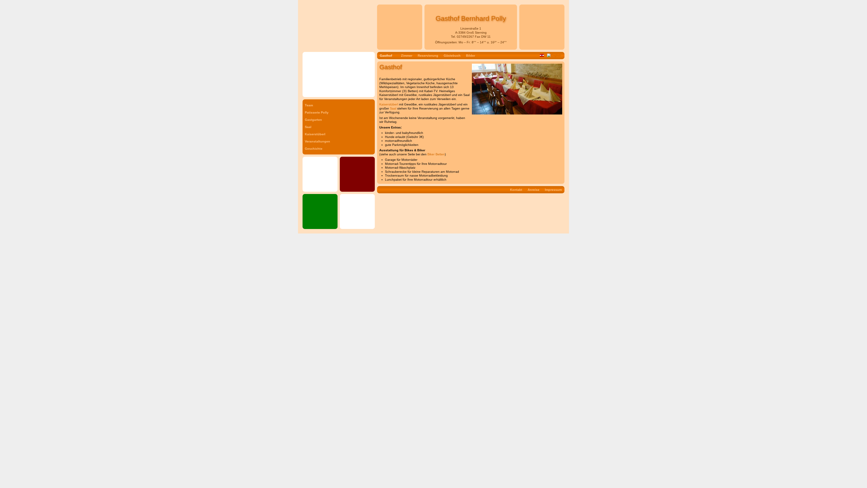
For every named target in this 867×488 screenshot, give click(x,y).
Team (309, 105)
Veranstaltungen (317, 141)
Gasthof (386, 55)
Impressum (553, 189)
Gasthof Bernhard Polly (319, 5)
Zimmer (406, 55)
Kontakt (516, 189)
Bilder (470, 55)
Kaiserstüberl (315, 134)
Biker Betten (436, 154)
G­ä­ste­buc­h (452, 55)
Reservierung (428, 55)
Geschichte (313, 148)
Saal (308, 127)
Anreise (533, 189)
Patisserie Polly (317, 112)
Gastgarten (313, 119)
